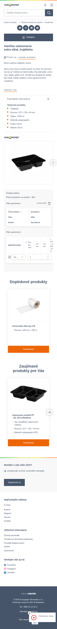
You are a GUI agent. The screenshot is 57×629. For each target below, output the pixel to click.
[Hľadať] (49, 12)
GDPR (7, 547)
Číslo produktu (13, 212)
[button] (37, 28)
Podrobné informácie (18, 99)
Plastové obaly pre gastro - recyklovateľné (39, 22)
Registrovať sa (14, 482)
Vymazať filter (42, 203)
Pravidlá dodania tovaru (14, 543)
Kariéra (7, 509)
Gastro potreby (10, 22)
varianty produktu (27, 57)
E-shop (7, 505)
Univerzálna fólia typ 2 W (23, 326)
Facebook (11, 565)
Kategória (30, 37)
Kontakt (7, 521)
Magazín (8, 513)
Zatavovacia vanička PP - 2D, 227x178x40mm (23, 416)
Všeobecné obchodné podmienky (18, 539)
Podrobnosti (28, 349)
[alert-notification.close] (29, 613)
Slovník (7, 517)
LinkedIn (10, 572)
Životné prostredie (11, 535)
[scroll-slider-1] (53, 162)
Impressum (9, 550)
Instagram (11, 569)
